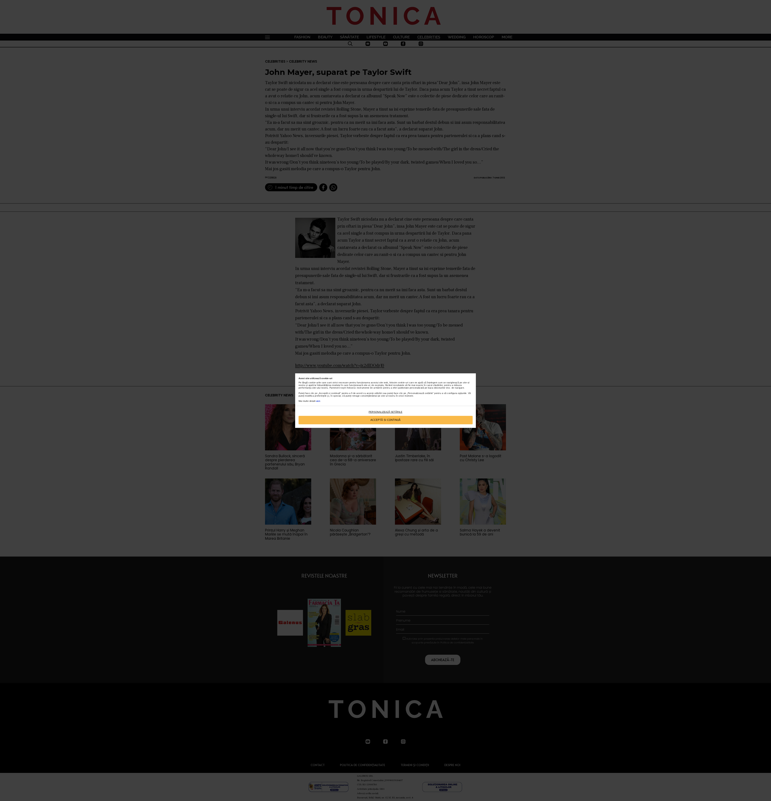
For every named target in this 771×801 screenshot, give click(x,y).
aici (318, 401)
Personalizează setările (385, 412)
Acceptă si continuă (385, 419)
